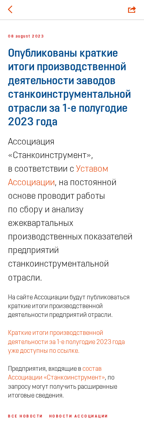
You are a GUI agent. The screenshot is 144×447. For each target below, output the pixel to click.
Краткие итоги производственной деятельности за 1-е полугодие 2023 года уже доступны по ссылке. (66, 342)
